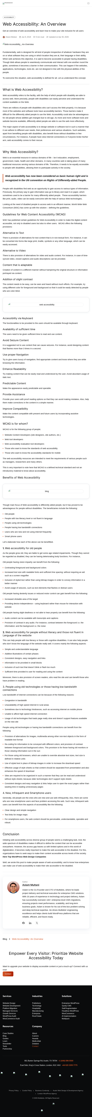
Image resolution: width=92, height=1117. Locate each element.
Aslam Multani (30, 884)
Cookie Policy (27, 1090)
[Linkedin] (30, 923)
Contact (8, 974)
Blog (5, 939)
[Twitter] (37, 923)
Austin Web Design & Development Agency (68, 1090)
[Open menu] (88, 3)
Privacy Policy (14, 1090)
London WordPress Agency (47, 1093)
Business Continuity (42, 1090)
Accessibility (9, 17)
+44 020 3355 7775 (69, 1065)
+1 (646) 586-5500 (66, 1061)
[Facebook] (23, 923)
